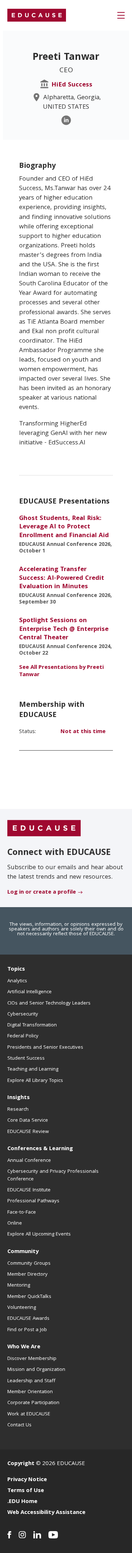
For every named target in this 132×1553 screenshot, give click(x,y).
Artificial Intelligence (29, 992)
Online (14, 1223)
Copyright (20, 1464)
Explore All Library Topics (35, 1081)
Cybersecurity (22, 1014)
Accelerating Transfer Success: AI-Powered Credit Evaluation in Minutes (61, 578)
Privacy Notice (27, 1480)
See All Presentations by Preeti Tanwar (61, 671)
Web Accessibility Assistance (46, 1513)
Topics (16, 969)
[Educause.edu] (44, 828)
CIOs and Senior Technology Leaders (49, 1003)
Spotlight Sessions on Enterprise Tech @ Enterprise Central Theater (64, 629)
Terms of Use (25, 1491)
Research (18, 1110)
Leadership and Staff (31, 1381)
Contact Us (19, 1425)
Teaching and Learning (32, 1069)
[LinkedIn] (66, 120)
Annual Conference (29, 1161)
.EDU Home (22, 1502)
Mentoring (18, 1286)
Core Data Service (27, 1121)
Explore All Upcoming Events (39, 1234)
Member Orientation (30, 1392)
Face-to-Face (21, 1213)
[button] (121, 15)
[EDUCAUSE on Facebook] (9, 1534)
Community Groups (29, 1264)
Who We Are (23, 1347)
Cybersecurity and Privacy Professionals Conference (53, 1175)
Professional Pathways (33, 1201)
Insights (18, 1098)
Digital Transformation (32, 1025)
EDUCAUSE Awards (28, 1319)
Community (22, 1252)
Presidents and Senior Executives (45, 1048)
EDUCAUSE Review (28, 1132)
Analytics (17, 981)
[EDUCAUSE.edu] (36, 15)
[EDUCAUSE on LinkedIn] (37, 1534)
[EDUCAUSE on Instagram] (22, 1534)
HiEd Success (71, 85)
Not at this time (83, 732)
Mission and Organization (36, 1370)
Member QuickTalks (29, 1297)
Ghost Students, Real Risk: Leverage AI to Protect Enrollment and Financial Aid (64, 527)
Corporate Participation (33, 1403)
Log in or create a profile (41, 892)
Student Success (26, 1059)
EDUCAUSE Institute (29, 1190)
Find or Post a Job (27, 1330)
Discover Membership (31, 1359)
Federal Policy (22, 1036)
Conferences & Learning (40, 1149)
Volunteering (21, 1308)
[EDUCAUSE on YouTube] (53, 1534)
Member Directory (27, 1275)
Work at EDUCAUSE (28, 1414)
